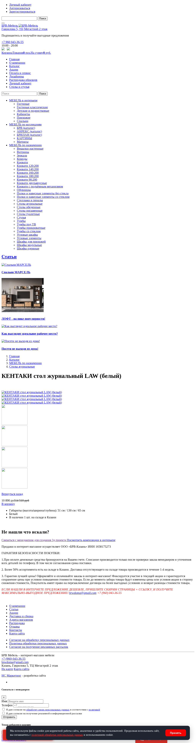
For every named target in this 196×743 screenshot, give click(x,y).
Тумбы (21, 221)
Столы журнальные (29, 203)
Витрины (23, 152)
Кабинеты (23, 114)
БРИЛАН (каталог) (29, 134)
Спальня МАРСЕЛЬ (16, 272)
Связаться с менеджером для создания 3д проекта (34, 540)
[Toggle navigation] (3, 23)
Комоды (22, 159)
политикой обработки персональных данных (57, 734)
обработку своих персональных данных (47, 709)
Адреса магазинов (21, 619)
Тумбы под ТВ (26, 224)
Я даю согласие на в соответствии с (53, 709)
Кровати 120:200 (28, 165)
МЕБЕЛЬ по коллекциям (25, 124)
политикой (94, 709)
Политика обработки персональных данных (38, 643)
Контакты (15, 630)
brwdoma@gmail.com (82, 593)
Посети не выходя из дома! (20, 348)
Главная (14, 59)
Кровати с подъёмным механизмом (40, 186)
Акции (13, 69)
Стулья (21, 217)
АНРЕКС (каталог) (29, 131)
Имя (4, 701)
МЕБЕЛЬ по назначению (25, 145)
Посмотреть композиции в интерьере (91, 540)
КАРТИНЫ (24, 138)
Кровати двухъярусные (32, 183)
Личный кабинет (20, 4)
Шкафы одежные (28, 248)
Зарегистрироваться (22, 11)
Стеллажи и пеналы (30, 200)
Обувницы (24, 190)
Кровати (22, 162)
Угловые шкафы (27, 234)
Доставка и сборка (21, 616)
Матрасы (23, 141)
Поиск (42, 18)
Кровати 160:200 (28, 172)
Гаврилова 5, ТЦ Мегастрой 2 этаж (24, 29)
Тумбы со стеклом (29, 231)
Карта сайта (17, 633)
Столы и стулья (19, 86)
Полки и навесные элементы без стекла (43, 193)
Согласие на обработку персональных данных (39, 640)
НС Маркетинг (11, 675)
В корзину (8, 504)
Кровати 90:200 (27, 179)
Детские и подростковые (33, 110)
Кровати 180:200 (28, 176)
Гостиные (23, 103)
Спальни (22, 121)
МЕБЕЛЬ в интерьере (23, 100)
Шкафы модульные (29, 245)
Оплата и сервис (20, 73)
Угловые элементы (29, 238)
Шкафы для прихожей (31, 241)
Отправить (9, 717)
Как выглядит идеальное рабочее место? (30, 333)
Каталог (14, 66)
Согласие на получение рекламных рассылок (38, 646)
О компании (17, 62)
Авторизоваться (19, 8)
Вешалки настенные (30, 148)
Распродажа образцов (23, 80)
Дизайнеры (16, 76)
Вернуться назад (12, 494)
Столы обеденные (28, 207)
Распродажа (17, 623)
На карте (7, 669)
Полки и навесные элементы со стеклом (43, 196)
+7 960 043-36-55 (13, 42)
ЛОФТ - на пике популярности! (23, 318)
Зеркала (22, 155)
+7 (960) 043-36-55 (13, 658)
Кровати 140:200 (28, 169)
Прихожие (23, 117)
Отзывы (14, 626)
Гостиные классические (32, 107)
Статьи (9, 256)
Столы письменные (29, 210)
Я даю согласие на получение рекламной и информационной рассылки (44, 713)
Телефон (7, 705)
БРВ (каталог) (26, 128)
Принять (175, 732)
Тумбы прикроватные (31, 227)
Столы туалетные (28, 214)
